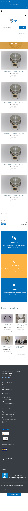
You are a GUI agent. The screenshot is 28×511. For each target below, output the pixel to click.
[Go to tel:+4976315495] (14, 242)
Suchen (22, 27)
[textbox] (13, 216)
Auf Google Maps (6, 377)
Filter (3, 224)
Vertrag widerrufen (14, 494)
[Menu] (1, 11)
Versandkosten (14, 75)
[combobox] (14, 216)
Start (6, 46)
